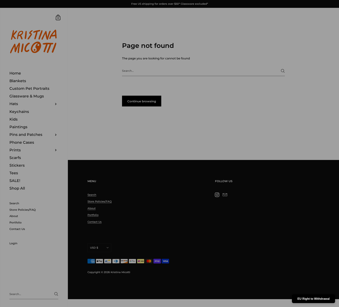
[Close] (224, 110)
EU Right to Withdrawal (313, 298)
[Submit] (199, 187)
